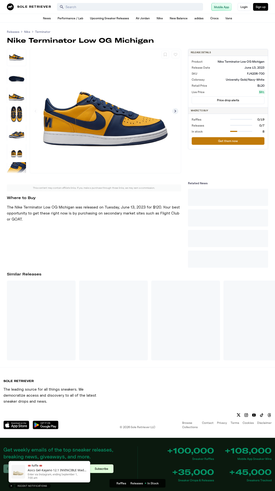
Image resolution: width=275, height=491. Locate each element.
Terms (235, 423)
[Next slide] (175, 111)
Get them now (228, 141)
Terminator (42, 31)
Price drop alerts (228, 100)
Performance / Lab (70, 18)
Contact (208, 423)
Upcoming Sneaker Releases (109, 18)
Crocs (214, 18)
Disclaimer (264, 423)
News (47, 18)
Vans (228, 18)
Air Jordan (143, 18)
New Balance (179, 18)
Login (244, 7)
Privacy (222, 423)
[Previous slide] (35, 111)
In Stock (153, 483)
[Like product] (175, 54)
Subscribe (101, 468)
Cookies (248, 423)
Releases (13, 31)
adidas (198, 18)
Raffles (121, 483)
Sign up (261, 7)
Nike (160, 18)
